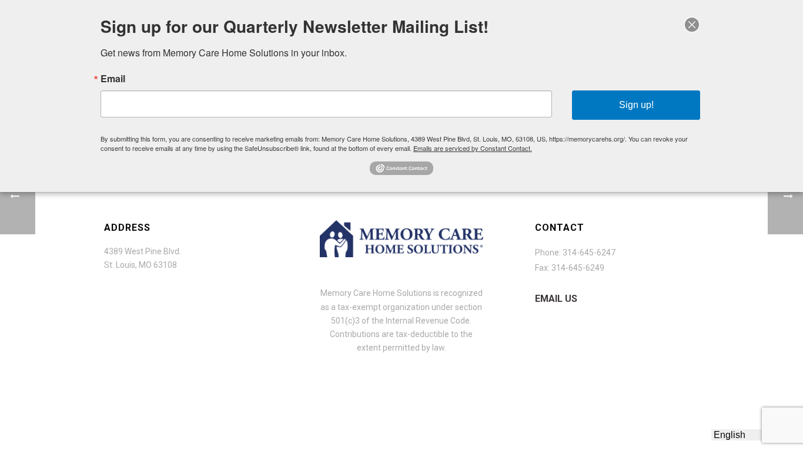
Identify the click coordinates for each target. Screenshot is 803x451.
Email (113, 78)
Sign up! (636, 105)
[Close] (692, 25)
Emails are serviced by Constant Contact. (472, 148)
